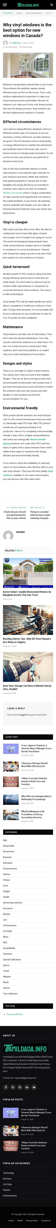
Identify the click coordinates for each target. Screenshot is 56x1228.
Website (7, 976)
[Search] (51, 4)
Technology (8, 1173)
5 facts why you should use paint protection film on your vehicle (15, 515)
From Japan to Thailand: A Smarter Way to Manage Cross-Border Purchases (36, 748)
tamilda (16, 43)
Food (5, 885)
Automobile (8, 846)
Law (5, 920)
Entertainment (10, 868)
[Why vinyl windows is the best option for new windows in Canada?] (28, 65)
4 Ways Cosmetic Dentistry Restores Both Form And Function (34, 781)
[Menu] (5, 4)
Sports (6, 965)
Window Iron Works (13, 193)
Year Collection (10, 993)
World (6, 982)
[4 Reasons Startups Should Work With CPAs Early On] (11, 766)
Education (8, 863)
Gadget (6, 891)
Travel (6, 971)
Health (6, 897)
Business (7, 857)
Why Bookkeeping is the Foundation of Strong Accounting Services (32, 814)
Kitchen (6, 914)
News (5, 937)
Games (6, 988)
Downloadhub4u (15, 1014)
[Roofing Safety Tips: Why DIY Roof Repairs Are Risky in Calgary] (28, 620)
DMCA (20, 1220)
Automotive (8, 851)
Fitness (6, 880)
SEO (5, 942)
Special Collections (12, 959)
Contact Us (46, 1220)
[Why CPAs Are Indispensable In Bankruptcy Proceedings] (11, 800)
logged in (24, 715)
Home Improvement (12, 903)
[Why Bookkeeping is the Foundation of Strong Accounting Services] (11, 815)
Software (7, 954)
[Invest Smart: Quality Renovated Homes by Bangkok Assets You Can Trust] (28, 573)
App (5, 840)
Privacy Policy (32, 1220)
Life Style (7, 931)
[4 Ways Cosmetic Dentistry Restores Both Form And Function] (11, 782)
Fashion (6, 874)
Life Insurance (9, 925)
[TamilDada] (28, 5)
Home (11, 1220)
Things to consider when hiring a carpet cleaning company (40, 515)
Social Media (9, 948)
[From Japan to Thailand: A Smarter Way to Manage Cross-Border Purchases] (11, 749)
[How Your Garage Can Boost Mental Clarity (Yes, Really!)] (28, 667)
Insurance (7, 908)
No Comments (11, 47)
